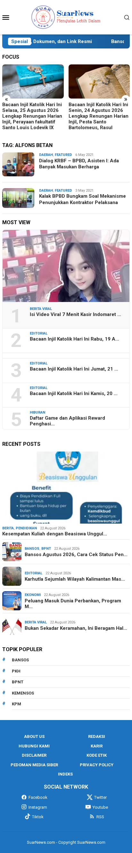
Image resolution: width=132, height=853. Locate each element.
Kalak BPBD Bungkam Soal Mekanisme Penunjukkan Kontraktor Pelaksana (82, 199)
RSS (100, 816)
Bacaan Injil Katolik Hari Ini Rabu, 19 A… (74, 339)
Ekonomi (33, 595)
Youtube (100, 807)
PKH (16, 671)
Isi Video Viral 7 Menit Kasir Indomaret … (75, 314)
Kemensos (23, 693)
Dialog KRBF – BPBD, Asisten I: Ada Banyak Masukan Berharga (79, 164)
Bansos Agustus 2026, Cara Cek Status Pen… (76, 554)
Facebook (38, 797)
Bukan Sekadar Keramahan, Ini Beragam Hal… (76, 628)
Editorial (38, 333)
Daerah (46, 155)
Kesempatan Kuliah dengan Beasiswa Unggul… (54, 534)
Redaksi (96, 736)
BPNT (46, 549)
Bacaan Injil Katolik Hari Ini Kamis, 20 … (74, 393)
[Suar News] (66, 16)
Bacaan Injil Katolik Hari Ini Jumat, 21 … (74, 369)
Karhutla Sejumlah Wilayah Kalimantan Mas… (75, 579)
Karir (97, 746)
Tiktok (38, 816)
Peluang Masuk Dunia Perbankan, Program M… (73, 603)
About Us (34, 736)
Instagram (38, 807)
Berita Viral (41, 309)
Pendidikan (26, 528)
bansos (20, 660)
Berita (8, 528)
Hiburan (37, 412)
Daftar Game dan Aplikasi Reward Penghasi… (67, 421)
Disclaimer (34, 755)
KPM (16, 704)
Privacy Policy (96, 764)
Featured (63, 155)
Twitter (100, 797)
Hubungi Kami (34, 746)
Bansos (32, 549)
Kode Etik (97, 755)
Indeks (65, 774)
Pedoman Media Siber (34, 764)
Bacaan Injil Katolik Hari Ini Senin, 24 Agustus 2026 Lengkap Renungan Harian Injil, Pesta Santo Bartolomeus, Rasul (98, 116)
